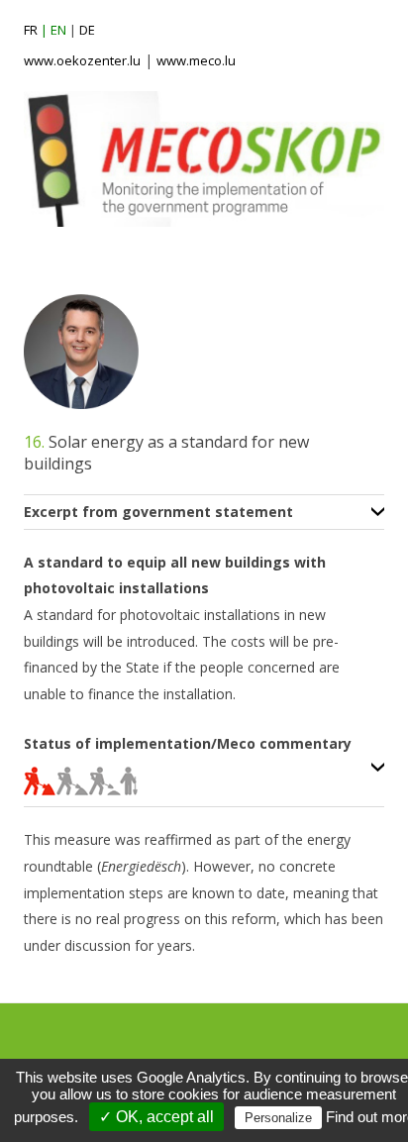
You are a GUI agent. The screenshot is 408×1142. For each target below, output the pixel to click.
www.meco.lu (196, 60)
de (87, 30)
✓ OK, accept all (156, 1116)
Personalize (278, 1117)
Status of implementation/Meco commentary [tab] (188, 745)
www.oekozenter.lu (82, 60)
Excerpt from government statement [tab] (158, 512)
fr (31, 30)
